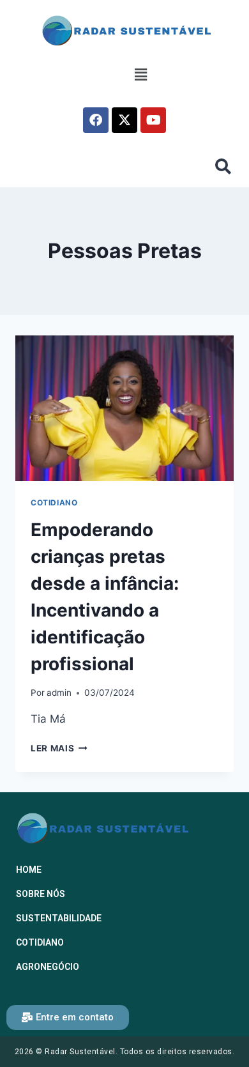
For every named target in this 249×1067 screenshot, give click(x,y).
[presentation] (124, 408)
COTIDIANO (54, 502)
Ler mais (59, 748)
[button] (140, 75)
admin (59, 692)
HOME (29, 869)
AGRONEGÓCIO (47, 967)
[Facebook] (96, 120)
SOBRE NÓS (40, 894)
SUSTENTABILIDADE (59, 918)
